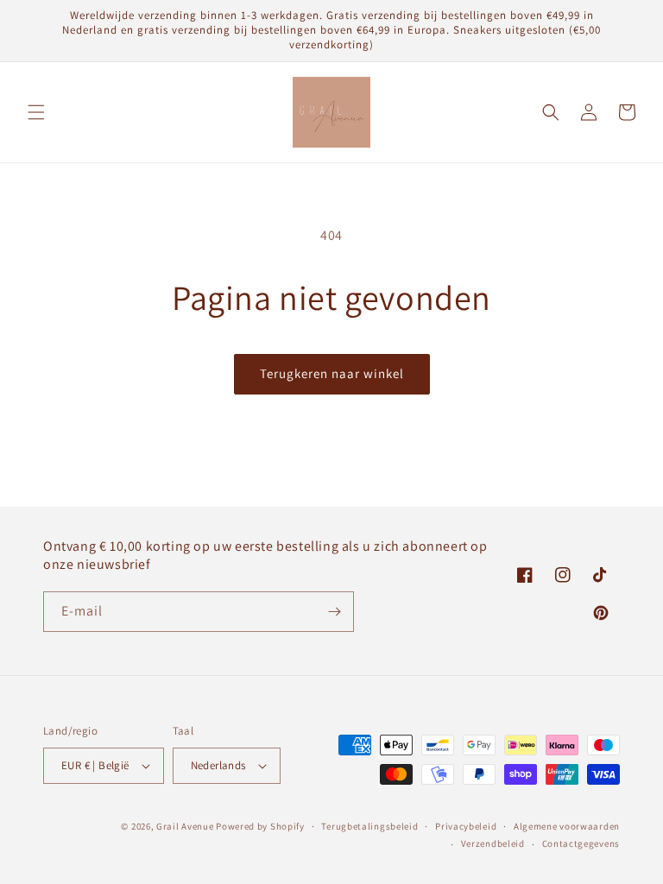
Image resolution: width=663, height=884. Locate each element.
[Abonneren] (334, 611)
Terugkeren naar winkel (332, 373)
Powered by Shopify (260, 826)
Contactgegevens (581, 843)
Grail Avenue (184, 826)
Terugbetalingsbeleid (369, 826)
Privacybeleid (465, 826)
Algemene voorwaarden (567, 826)
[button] (36, 112)
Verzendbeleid (493, 843)
